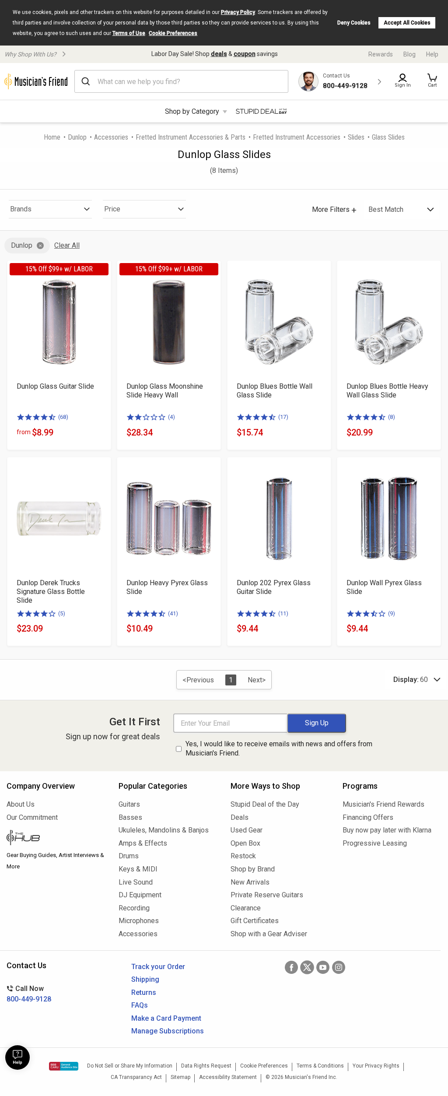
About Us (21, 804)
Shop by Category (192, 111)
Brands (21, 209)
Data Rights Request (206, 1066)
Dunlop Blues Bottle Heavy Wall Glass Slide (387, 390)
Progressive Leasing (375, 843)
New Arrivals (250, 882)
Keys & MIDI (138, 869)
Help (432, 54)
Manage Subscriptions (167, 1031)
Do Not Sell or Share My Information (129, 1066)
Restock (243, 856)
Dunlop (77, 137)
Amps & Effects (143, 843)
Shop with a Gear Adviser (269, 934)
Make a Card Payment (166, 1018)
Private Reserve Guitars (267, 895)
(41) (173, 613)
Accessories (111, 137)
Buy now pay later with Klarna (387, 830)
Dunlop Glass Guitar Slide (55, 386)
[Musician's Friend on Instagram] (338, 967)
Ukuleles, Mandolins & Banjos (164, 830)
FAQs (139, 1005)
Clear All (67, 245)
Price (112, 209)
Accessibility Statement (228, 1077)
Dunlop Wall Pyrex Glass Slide (384, 587)
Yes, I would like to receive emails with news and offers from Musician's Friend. (279, 748)
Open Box (245, 843)
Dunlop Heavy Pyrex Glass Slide (167, 587)
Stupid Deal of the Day (265, 804)
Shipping (145, 979)
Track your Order (158, 967)
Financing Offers (368, 817)
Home (52, 137)
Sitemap (180, 1077)
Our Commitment (32, 817)
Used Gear (246, 830)
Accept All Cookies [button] (407, 23)
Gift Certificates (255, 921)
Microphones (139, 921)
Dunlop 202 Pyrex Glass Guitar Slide (274, 587)
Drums (129, 856)
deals (219, 53)
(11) (283, 613)
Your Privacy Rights (376, 1066)
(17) (283, 417)
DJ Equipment (140, 895)
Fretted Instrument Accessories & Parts (190, 137)
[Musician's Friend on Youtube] (323, 967)
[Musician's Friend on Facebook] (291, 967)
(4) (171, 417)
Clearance (246, 908)
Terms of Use (128, 33)
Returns (143, 992)
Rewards (380, 54)
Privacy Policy (238, 12)
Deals (239, 817)
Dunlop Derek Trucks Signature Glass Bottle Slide (51, 591)
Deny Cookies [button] (354, 23)
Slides (356, 137)
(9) (391, 613)
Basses (130, 817)
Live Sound (136, 882)
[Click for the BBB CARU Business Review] (63, 1066)
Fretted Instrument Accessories (296, 137)
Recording (134, 908)
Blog (409, 54)
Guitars (129, 804)
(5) (61, 613)
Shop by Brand (253, 869)
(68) (63, 417)
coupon (245, 53)
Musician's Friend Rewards (383, 804)
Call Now (29, 993)
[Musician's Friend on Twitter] (307, 967)
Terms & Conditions (320, 1066)
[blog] (56, 838)
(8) (391, 417)
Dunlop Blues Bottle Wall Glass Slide (274, 390)
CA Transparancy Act (136, 1077)
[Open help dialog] (17, 1057)
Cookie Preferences (173, 33)
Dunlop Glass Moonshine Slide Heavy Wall (164, 390)
